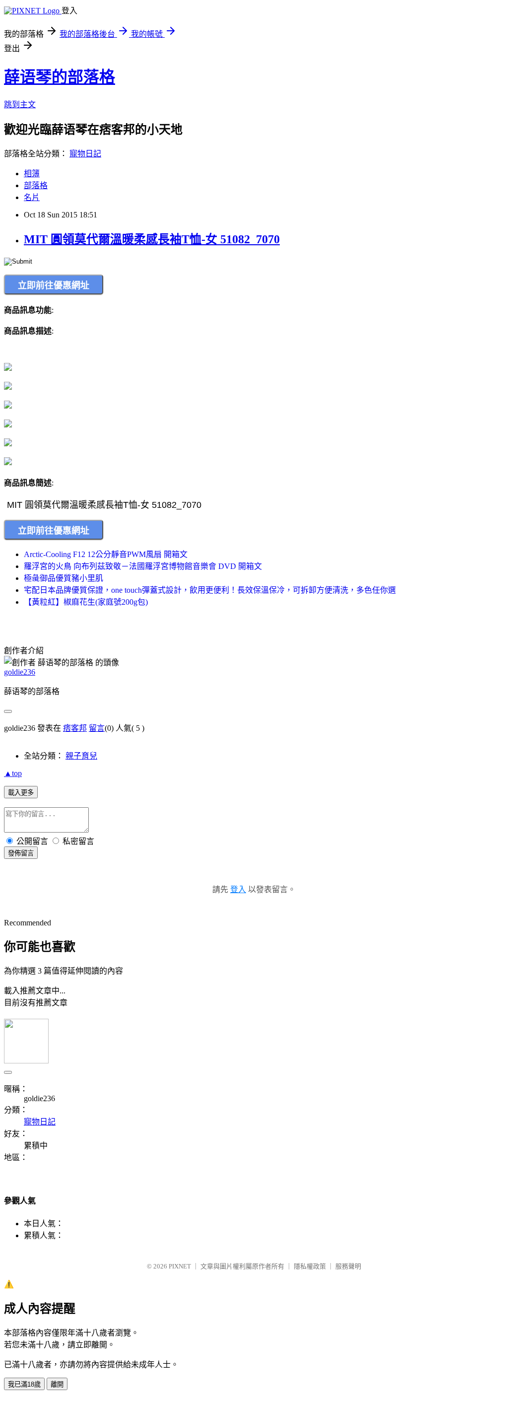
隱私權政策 (310, 1266)
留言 (97, 728)
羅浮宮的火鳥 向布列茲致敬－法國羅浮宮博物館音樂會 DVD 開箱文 (143, 566)
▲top (13, 773)
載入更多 (21, 792)
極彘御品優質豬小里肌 (63, 578)
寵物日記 (85, 153)
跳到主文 (20, 104)
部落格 (36, 185)
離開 (57, 1384)
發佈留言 (21, 853)
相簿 (32, 173)
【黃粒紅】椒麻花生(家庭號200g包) (86, 602)
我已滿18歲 (24, 1384)
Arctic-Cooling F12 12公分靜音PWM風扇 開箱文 (106, 554)
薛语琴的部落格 (59, 77)
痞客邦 (75, 728)
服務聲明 (348, 1266)
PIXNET (180, 1266)
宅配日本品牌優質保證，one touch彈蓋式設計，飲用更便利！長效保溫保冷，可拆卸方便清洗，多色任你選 (210, 590)
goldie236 (19, 672)
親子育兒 (81, 756)
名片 (32, 197)
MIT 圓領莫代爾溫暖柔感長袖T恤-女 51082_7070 (152, 239)
